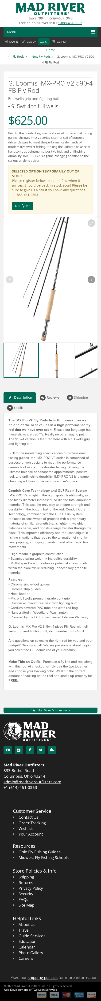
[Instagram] (19, 750)
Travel (24, 930)
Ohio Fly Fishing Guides (40, 852)
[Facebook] (30, 750)
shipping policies (43, 977)
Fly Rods (18, 56)
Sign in (13, 41)
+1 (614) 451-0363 (20, 787)
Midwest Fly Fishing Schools (44, 857)
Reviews (53, 397)
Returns (26, 882)
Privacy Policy (31, 888)
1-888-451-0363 (70, 23)
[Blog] (52, 750)
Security (26, 893)
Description (23, 397)
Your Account (31, 834)
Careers (26, 958)
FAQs (23, 899)
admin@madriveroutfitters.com (32, 781)
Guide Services (32, 935)
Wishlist (26, 828)
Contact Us (28, 817)
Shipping (81, 397)
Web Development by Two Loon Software (30, 990)
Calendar (27, 947)
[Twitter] (41, 750)
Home (50, 50)
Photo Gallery (31, 952)
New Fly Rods (41, 56)
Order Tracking (32, 822)
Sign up (31, 41)
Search (44, 41)
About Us (27, 924)
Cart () (61, 41)
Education (27, 941)
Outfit (18, 407)
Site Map (26, 905)
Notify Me (22, 205)
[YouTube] (8, 750)
